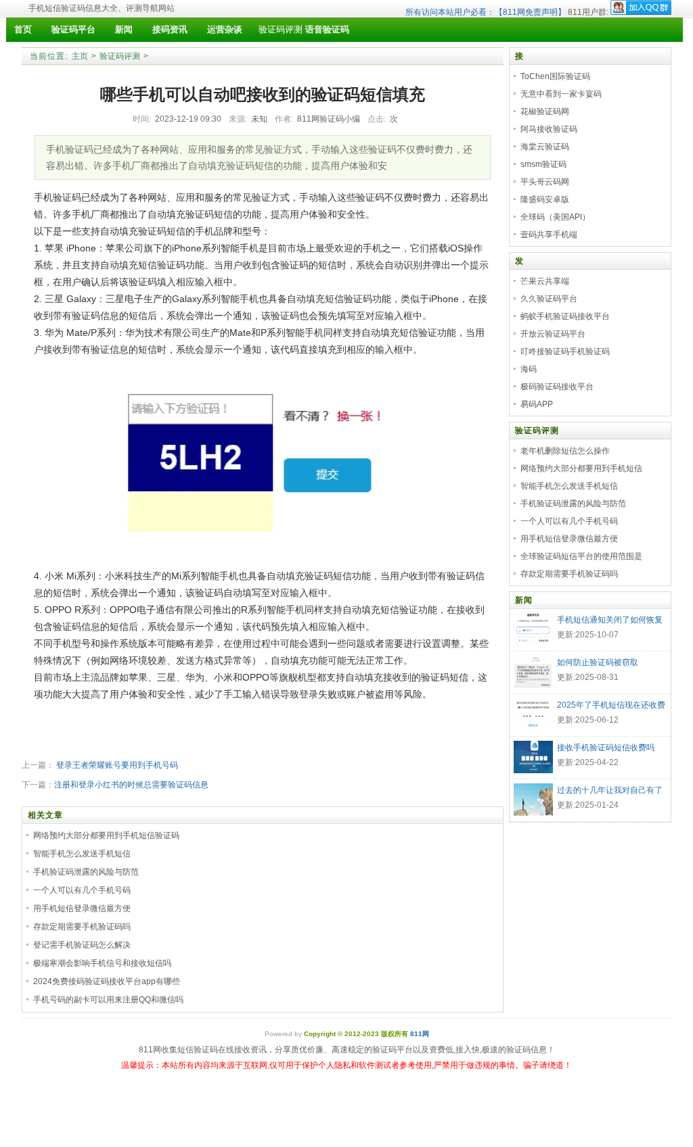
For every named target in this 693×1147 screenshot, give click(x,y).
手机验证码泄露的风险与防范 (86, 872)
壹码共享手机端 (548, 234)
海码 (528, 369)
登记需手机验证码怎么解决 (82, 945)
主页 (80, 56)
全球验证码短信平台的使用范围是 (581, 556)
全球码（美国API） (555, 217)
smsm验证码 (543, 164)
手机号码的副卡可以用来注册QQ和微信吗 (108, 999)
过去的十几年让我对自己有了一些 (610, 791)
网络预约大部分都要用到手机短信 (581, 468)
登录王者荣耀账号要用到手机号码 (116, 765)
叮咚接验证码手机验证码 (565, 351)
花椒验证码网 (544, 111)
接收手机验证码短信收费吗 (605, 747)
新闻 (524, 600)
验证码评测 (281, 29)
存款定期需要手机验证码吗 (82, 926)
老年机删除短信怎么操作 (565, 451)
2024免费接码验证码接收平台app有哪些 (106, 981)
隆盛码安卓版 (544, 199)
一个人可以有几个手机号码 (82, 890)
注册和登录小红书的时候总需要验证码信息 (131, 784)
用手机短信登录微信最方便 (82, 908)
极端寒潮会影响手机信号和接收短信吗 (102, 963)
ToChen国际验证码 (555, 76)
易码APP (536, 404)
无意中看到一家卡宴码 (561, 94)
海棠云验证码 (544, 146)
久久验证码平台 (548, 298)
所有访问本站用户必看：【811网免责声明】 (485, 12)
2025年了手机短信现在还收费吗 (611, 706)
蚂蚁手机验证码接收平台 (565, 316)
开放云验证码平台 (552, 334)
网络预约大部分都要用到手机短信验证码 (106, 835)
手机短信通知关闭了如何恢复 (610, 620)
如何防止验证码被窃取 (597, 662)
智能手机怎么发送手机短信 (82, 853)
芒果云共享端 (544, 281)
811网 (419, 1034)
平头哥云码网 (544, 182)
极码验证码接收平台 (557, 386)
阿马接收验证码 (548, 129)
